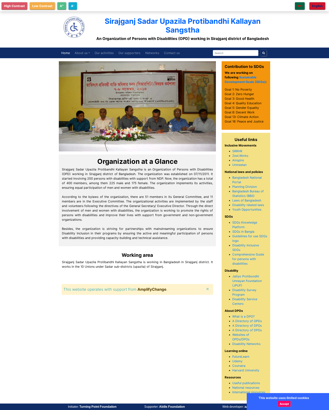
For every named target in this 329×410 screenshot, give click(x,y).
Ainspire (238, 160)
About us (81, 53)
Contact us (172, 53)
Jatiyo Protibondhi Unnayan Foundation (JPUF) (247, 280)
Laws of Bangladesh (246, 200)
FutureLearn (240, 356)
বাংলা (299, 6)
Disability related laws (248, 205)
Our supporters (129, 53)
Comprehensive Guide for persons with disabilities (248, 258)
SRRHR (237, 151)
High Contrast (14, 6)
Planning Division (244, 187)
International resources (248, 392)
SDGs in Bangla (243, 231)
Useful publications (246, 383)
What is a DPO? (243, 316)
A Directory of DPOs (247, 325)
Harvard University (245, 370)
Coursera (238, 366)
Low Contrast (42, 6)
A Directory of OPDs (247, 321)
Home (65, 53)
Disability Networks (246, 344)
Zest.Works (240, 156)
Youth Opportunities (246, 209)
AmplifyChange (151, 289)
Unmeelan (239, 165)
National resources (245, 387)
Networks (152, 53)
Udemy (237, 361)
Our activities (104, 53)
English (317, 6)
